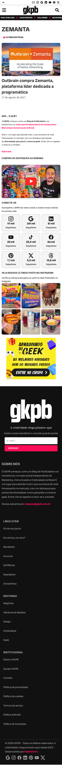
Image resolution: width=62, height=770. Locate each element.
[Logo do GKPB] (31, 411)
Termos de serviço (13, 705)
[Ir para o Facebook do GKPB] (54, 2)
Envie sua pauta (12, 528)
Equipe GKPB (10, 668)
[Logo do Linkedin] (25, 758)
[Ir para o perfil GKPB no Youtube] (50, 2)
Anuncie (8, 556)
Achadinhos (10, 583)
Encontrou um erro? (14, 537)
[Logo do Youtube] (37, 758)
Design (7, 621)
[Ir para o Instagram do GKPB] (38, 2)
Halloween (42, 18)
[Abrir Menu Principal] (4, 10)
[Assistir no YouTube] (31, 181)
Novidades (57, 18)
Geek (6, 640)
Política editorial (12, 714)
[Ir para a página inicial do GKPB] (30, 10)
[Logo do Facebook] (19, 758)
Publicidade (9, 631)
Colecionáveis (26, 18)
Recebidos (9, 547)
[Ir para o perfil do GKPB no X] (58, 2)
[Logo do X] (43, 758)
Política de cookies (13, 696)
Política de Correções (14, 724)
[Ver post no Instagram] (11, 295)
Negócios (8, 603)
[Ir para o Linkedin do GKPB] (46, 2)
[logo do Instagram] (8, 758)
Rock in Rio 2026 (8, 18)
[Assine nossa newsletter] (34, 2)
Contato (7, 678)
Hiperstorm (31, 751)
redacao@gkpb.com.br (38, 504)
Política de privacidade (15, 687)
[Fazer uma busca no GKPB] (57, 10)
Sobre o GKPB (11, 659)
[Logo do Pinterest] (31, 758)
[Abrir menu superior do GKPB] (3, 2)
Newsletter (9, 574)
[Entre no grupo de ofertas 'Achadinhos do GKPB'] (31, 358)
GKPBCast (9, 565)
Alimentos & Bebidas (14, 612)
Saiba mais (6, 151)
